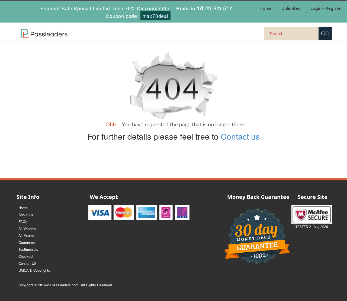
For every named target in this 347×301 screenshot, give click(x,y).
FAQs (22, 221)
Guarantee (26, 242)
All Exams (26, 235)
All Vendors (27, 228)
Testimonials (28, 249)
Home (23, 207)
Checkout (25, 256)
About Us (25, 214)
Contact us (240, 136)
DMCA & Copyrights (34, 270)
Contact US (27, 263)
